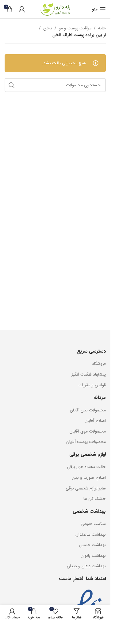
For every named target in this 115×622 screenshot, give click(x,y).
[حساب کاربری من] (22, 9)
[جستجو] (12, 85)
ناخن (47, 28)
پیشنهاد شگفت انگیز (88, 374)
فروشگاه (99, 363)
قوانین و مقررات (92, 385)
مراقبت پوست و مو (75, 28)
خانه (102, 28)
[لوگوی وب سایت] (55, 9)
